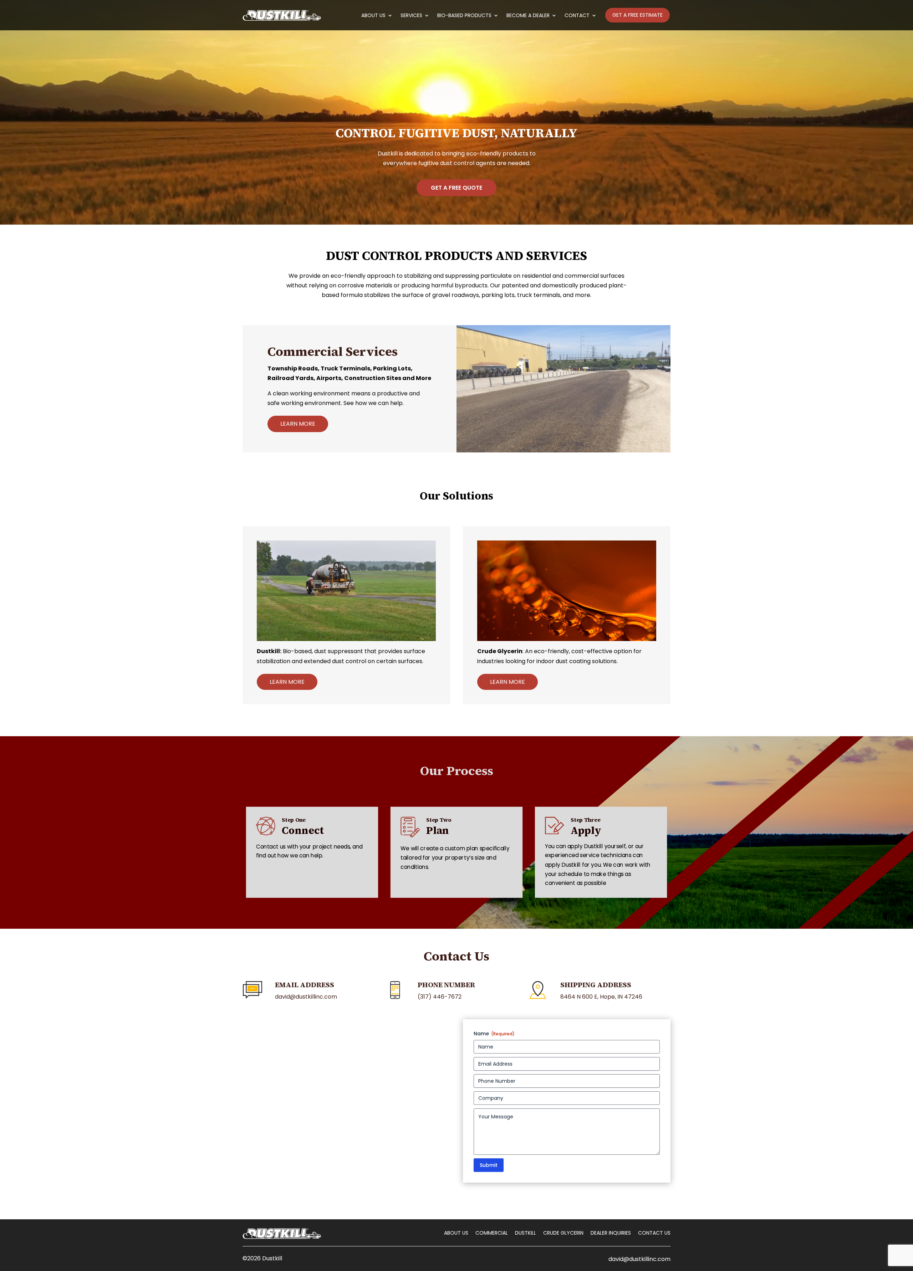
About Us (373, 16)
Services (411, 16)
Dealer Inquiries (611, 1232)
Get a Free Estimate (637, 15)
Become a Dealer (528, 16)
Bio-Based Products (464, 16)
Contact (577, 16)
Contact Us (654, 1232)
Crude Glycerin (563, 1232)
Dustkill (525, 1232)
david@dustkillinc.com (639, 1259)
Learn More (297, 424)
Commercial (491, 1232)
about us (456, 1232)
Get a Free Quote (456, 188)
